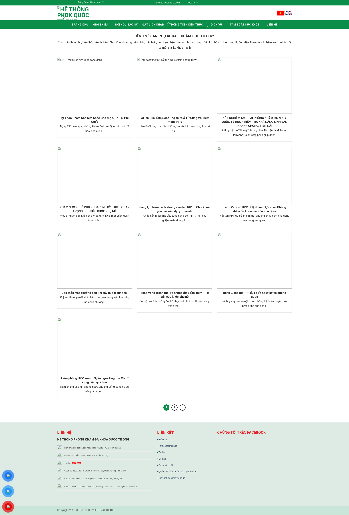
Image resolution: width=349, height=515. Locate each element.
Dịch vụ (216, 24)
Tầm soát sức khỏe (244, 24)
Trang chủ (80, 24)
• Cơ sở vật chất (165, 465)
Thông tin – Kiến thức (186, 24)
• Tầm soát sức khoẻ (167, 446)
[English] (288, 12)
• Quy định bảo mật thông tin (171, 478)
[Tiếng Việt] (280, 12)
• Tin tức (161, 452)
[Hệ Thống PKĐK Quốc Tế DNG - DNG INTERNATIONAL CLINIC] (80, 12)
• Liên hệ (161, 459)
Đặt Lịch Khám (154, 24)
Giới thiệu (100, 24)
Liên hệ (272, 24)
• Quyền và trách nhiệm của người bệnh (176, 471)
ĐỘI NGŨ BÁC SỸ (126, 24)
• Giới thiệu (162, 439)
